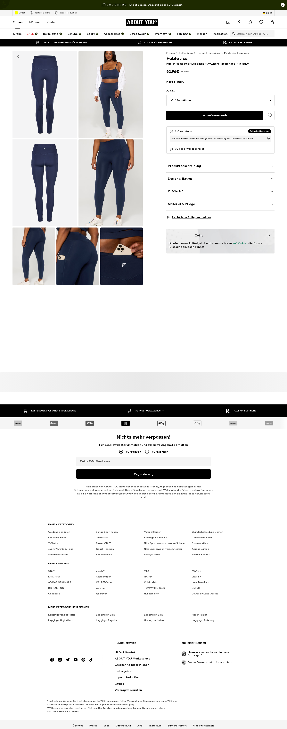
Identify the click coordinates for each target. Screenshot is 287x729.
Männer (34, 22)
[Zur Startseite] (69, 645)
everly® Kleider (200, 554)
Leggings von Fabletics (61, 614)
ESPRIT (196, 587)
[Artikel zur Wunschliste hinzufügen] (270, 115)
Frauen (18, 22)
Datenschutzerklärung (87, 490)
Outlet (22, 13)
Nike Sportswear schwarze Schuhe (164, 543)
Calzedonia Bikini (202, 537)
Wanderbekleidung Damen (207, 531)
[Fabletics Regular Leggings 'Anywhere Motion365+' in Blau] (110, 94)
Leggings (214, 53)
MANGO (196, 570)
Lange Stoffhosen (107, 531)
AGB (140, 725)
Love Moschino (200, 582)
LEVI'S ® (196, 576)
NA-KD (148, 576)
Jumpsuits (102, 537)
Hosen (201, 53)
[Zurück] (18, 56)
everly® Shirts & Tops (60, 548)
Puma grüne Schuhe (155, 537)
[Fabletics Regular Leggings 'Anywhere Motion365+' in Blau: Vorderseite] (44, 94)
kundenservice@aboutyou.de (119, 493)
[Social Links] (52, 659)
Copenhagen (103, 576)
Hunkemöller (151, 593)
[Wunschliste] (261, 22)
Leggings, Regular (106, 620)
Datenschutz (123, 725)
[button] (220, 100)
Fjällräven (101, 593)
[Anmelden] (239, 22)
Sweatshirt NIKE (58, 554)
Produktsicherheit (203, 725)
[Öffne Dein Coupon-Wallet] (228, 22)
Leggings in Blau (105, 614)
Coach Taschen (105, 548)
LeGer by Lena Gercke (205, 593)
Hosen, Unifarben (154, 620)
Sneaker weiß (104, 554)
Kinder (51, 22)
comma (100, 587)
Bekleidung (186, 53)
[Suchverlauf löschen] (272, 33)
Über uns (78, 725)
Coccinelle (54, 593)
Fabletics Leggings (236, 53)
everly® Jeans (152, 554)
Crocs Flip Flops (57, 537)
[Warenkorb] (272, 22)
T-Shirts (53, 543)
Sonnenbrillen (200, 543)
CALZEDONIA (104, 582)
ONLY (51, 570)
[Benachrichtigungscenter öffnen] (250, 22)
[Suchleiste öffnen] (232, 33)
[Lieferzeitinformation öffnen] (268, 138)
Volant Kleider (152, 531)
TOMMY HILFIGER (154, 587)
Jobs (106, 725)
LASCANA (54, 576)
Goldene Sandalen (59, 531)
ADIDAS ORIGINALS (59, 582)
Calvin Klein (150, 582)
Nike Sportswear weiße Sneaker (163, 548)
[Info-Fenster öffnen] (283, 5)
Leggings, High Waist (60, 620)
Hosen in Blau (200, 614)
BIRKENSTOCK (56, 587)
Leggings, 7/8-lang (203, 620)
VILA (146, 570)
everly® (100, 570)
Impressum (155, 725)
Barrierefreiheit (177, 725)
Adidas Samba (200, 548)
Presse (93, 725)
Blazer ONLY (103, 543)
